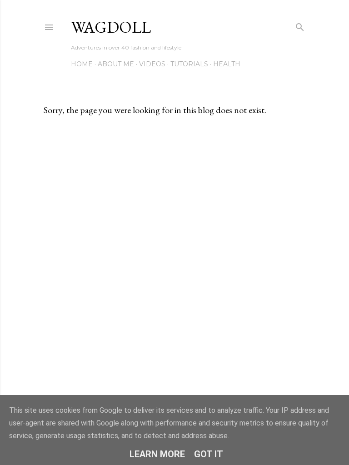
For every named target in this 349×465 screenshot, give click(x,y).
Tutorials (189, 64)
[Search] (299, 25)
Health (226, 64)
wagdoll (111, 27)
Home (82, 64)
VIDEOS (152, 64)
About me (116, 64)
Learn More (157, 454)
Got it (208, 454)
